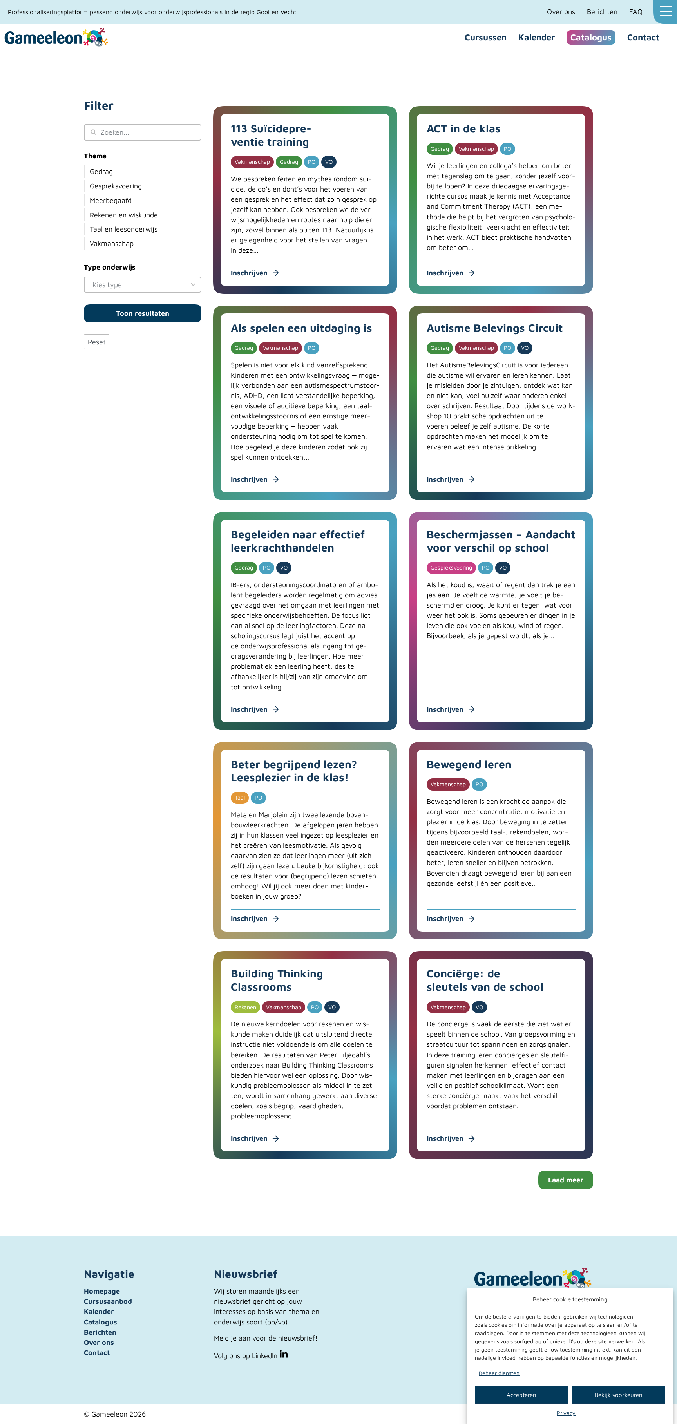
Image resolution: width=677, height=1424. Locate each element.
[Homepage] (57, 37)
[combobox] (136, 284)
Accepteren (521, 1394)
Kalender (536, 37)
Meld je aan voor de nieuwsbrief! (266, 1338)
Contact (643, 37)
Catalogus (591, 37)
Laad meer (565, 1180)
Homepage (102, 1291)
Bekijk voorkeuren (619, 1394)
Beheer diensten (499, 1373)
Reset (97, 342)
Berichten (602, 11)
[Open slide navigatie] (665, 12)
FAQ (636, 11)
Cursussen (486, 37)
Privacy (566, 1413)
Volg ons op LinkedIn (246, 1356)
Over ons (561, 11)
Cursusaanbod (108, 1301)
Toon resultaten (142, 313)
